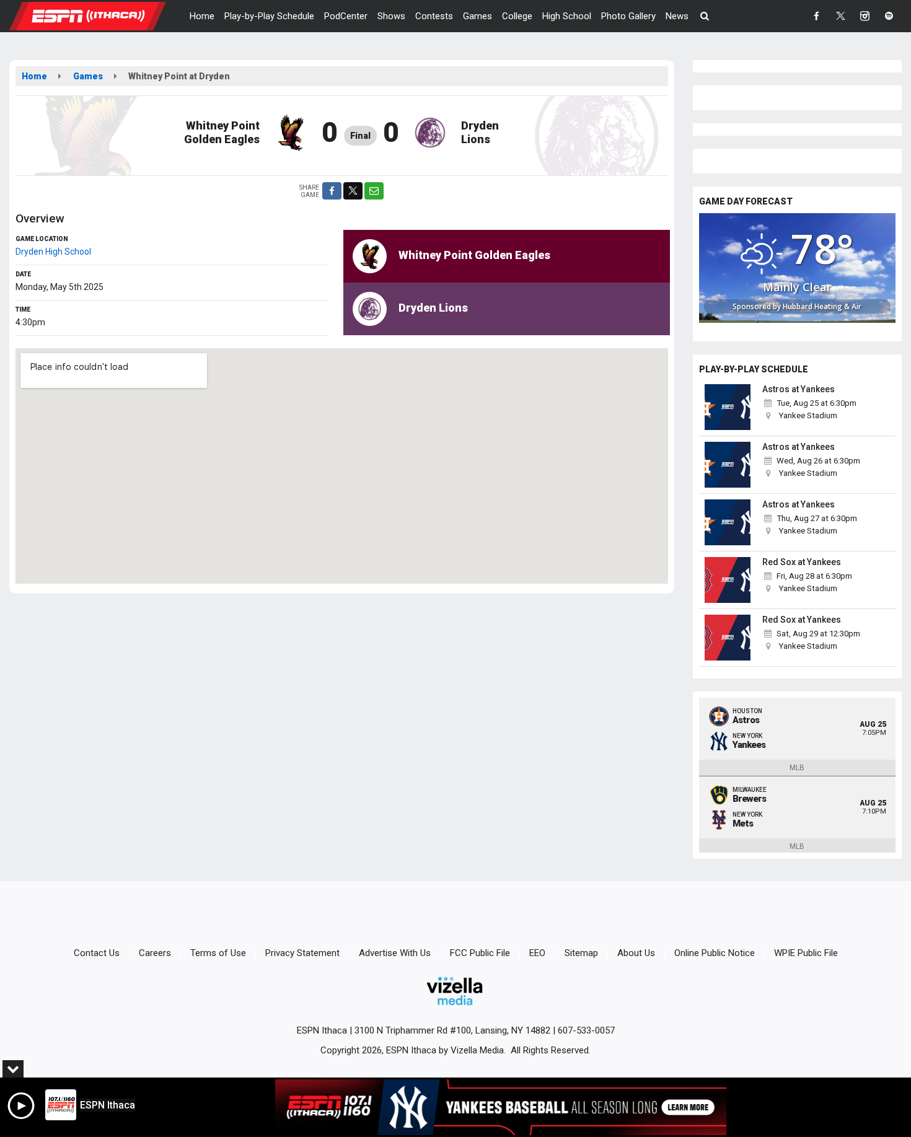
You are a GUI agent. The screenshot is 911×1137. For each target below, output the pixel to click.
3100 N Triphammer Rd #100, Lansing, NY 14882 (452, 1030)
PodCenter (345, 16)
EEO (537, 953)
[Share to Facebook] (331, 191)
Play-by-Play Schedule (269, 16)
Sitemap (581, 953)
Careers (155, 953)
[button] (704, 16)
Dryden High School (53, 252)
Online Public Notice (714, 953)
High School (566, 16)
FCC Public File (480, 953)
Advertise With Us (395, 953)
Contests (434, 16)
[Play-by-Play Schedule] (728, 407)
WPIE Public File (806, 953)
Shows (391, 16)
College (517, 16)
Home (202, 16)
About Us (636, 953)
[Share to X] (353, 191)
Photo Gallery (628, 16)
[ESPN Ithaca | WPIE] (97, 15)
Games (477, 16)
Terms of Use (218, 953)
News (677, 16)
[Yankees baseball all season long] (500, 1107)
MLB (797, 767)
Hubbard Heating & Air (822, 306)
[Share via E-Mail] (374, 191)
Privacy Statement (302, 953)
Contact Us (97, 953)
